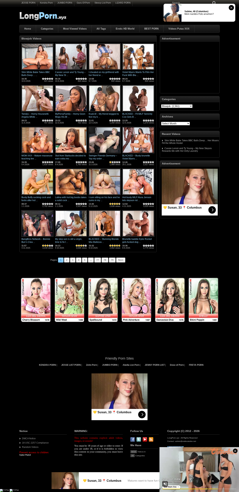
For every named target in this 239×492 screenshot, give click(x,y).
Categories (47, 28)
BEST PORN (151, 28)
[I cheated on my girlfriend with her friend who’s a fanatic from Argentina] (105, 70)
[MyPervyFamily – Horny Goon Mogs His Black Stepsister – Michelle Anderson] (71, 111)
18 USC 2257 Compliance (35, 442)
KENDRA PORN (47, 365)
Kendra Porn (46, 2)
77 (97, 260)
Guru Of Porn (83, 2)
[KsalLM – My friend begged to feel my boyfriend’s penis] (105, 111)
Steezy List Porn (102, 2)
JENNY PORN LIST (155, 365)
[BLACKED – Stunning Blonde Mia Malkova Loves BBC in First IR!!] (105, 237)
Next (120, 260)
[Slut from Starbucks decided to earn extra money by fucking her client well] (71, 153)
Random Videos (30, 447)
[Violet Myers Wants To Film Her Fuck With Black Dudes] (138, 70)
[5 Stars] (52, 79)
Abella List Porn (131, 365)
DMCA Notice (29, 438)
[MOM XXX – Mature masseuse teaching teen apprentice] (37, 153)
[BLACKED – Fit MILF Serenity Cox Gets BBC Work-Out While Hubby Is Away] (138, 111)
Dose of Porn (177, 365)
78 (105, 260)
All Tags (101, 28)
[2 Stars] (45, 79)
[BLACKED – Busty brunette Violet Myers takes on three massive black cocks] (138, 153)
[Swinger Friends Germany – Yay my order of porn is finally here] (105, 153)
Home (27, 28)
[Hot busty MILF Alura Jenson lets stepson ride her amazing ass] (138, 195)
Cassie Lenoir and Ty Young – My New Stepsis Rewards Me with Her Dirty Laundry (187, 149)
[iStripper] (119, 324)
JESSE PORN (28, 2)
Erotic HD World (125, 28)
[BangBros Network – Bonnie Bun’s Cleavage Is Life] (37, 237)
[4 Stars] (50, 79)
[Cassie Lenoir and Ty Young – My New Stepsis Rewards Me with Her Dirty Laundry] (71, 70)
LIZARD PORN (123, 2)
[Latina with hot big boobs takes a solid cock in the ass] (71, 195)
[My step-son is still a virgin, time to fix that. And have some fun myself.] (71, 237)
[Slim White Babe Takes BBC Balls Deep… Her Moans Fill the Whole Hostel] (37, 70)
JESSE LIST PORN (71, 365)
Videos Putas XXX (179, 28)
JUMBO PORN (64, 2)
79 (112, 260)
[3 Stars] (47, 79)
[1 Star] (43, 79)
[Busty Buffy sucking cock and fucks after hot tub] (37, 195)
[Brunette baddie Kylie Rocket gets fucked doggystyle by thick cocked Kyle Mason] (138, 237)
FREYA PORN (196, 365)
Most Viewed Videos (75, 28)
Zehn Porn (91, 365)
